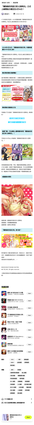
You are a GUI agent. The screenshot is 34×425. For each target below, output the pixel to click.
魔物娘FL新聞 (6, 2)
